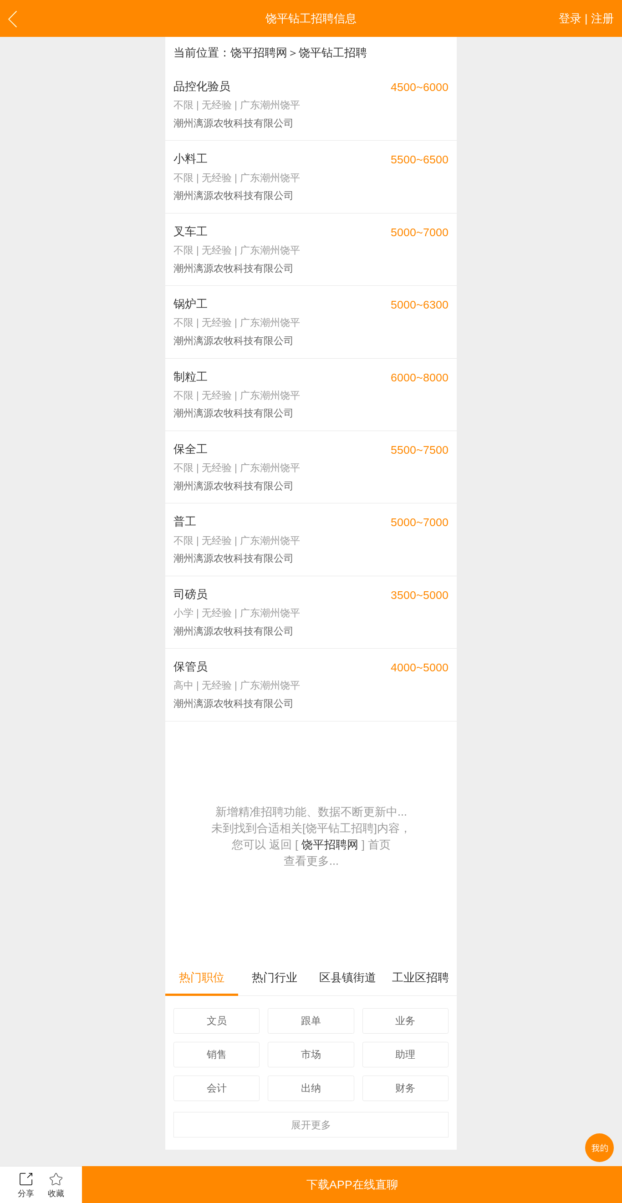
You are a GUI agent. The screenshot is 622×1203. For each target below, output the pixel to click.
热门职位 (201, 977)
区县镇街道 (347, 977)
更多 (311, 1125)
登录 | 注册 (586, 18)
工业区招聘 (420, 977)
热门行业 (274, 977)
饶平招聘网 (258, 52)
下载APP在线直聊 (352, 1184)
